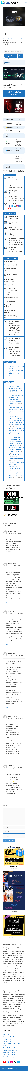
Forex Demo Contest (9, 1054)
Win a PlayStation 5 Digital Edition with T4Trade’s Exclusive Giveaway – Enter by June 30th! (15, 441)
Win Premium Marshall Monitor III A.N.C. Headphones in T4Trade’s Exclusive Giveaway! (16, 399)
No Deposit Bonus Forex (10, 1050)
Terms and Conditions (9, 1037)
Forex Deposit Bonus (9, 1052)
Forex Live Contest (8, 1057)
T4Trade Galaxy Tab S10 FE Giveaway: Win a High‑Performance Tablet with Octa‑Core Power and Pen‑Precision (16, 420)
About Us (6, 1034)
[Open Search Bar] (23, 2)
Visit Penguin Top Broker (14, 93)
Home (5, 39)
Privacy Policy (7, 1039)
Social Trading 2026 (9, 1048)
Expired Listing (7, 1041)
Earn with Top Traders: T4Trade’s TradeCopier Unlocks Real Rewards (16, 456)
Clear (20, 56)
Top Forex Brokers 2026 (15, 39)
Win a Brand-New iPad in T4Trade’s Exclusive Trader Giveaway (16, 449)
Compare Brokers (10, 56)
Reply (7, 555)
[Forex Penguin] (10, 2)
